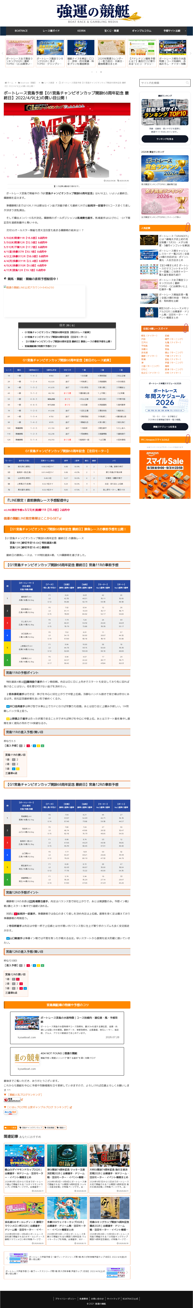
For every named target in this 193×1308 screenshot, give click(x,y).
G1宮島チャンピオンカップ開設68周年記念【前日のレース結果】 (58, 332)
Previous (2, 53)
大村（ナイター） (173, 372)
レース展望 (11, 1127)
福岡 (167, 366)
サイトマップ (113, 1298)
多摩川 (144, 349)
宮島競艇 (50, 1127)
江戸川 (144, 342)
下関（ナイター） (173, 356)
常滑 (143, 359)
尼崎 (167, 335)
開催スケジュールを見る (165, 426)
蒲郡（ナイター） (149, 356)
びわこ (144, 369)
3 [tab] (101, 71)
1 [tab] (91, 71)
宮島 (167, 349)
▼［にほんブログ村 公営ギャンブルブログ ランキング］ (36, 1107)
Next (190, 53)
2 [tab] (96, 71)
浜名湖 (144, 352)
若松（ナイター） (173, 359)
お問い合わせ (97, 1298)
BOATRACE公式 (130, 1298)
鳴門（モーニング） (174, 339)
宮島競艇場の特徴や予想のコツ (40, 346)
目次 (62, 325)
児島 (167, 345)
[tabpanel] (19, 53)
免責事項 (83, 1298)
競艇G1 (62, 1127)
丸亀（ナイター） (173, 342)
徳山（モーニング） (174, 352)
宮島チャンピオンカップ (32, 1127)
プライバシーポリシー (65, 1298)
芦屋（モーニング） (174, 362)
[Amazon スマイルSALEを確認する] (165, 474)
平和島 (144, 345)
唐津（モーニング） (174, 369)
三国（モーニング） (150, 366)
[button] (187, 82)
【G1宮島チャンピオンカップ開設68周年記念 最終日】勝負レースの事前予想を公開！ (68, 341)
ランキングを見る (165, 139)
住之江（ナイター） (150, 372)
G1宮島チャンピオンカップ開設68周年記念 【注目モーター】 (56, 337)
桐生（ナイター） (149, 335)
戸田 (143, 339)
